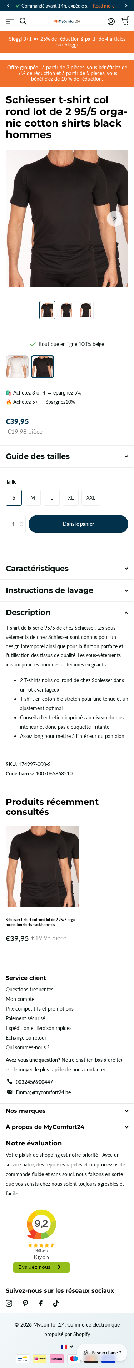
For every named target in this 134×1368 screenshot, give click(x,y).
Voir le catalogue (10, 21)
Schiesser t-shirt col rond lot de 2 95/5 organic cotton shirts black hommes (41, 922)
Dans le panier (78, 524)
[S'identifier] (111, 21)
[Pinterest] (25, 1303)
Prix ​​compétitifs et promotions (40, 1009)
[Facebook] (41, 1303)
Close (67, 1111)
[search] (23, 21)
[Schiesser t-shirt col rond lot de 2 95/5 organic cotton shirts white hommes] (17, 366)
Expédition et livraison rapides (38, 1028)
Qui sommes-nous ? (27, 1047)
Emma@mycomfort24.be (43, 1092)
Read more (104, 6)
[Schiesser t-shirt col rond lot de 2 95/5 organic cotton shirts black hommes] (42, 366)
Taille (11, 482)
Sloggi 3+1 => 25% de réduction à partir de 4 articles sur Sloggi (67, 42)
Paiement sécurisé (25, 1018)
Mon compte (20, 999)
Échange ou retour (26, 1038)
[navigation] (8, 5)
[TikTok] (56, 1303)
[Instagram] (9, 1303)
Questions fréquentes (29, 989)
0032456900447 (34, 1082)
